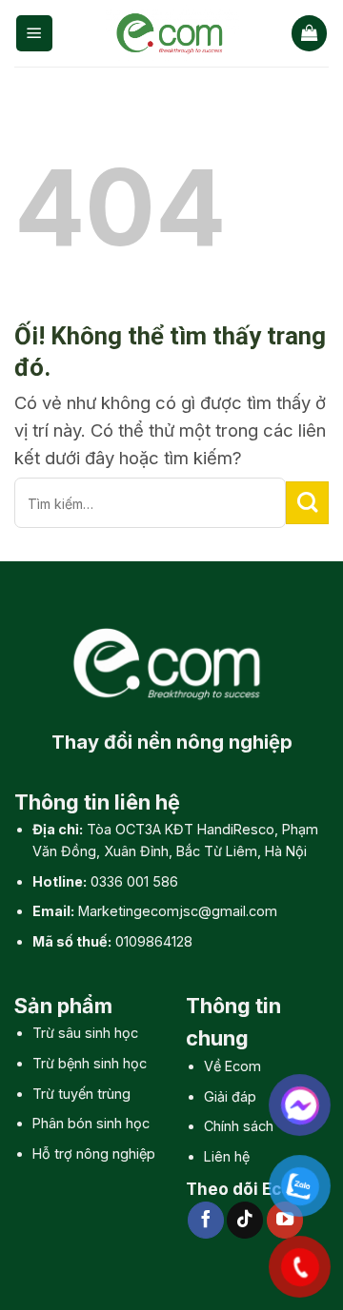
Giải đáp (230, 1096)
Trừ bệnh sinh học (89, 1063)
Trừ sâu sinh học (85, 1033)
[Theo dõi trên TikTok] (245, 1220)
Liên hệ (227, 1156)
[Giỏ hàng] (309, 32)
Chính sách (238, 1126)
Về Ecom (232, 1066)
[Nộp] (307, 502)
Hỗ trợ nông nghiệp (93, 1153)
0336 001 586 (134, 881)
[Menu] (34, 32)
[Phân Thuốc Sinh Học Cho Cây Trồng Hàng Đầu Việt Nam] (172, 33)
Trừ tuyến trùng (81, 1093)
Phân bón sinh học (91, 1123)
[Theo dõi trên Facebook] (206, 1220)
